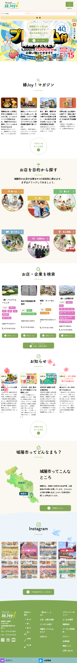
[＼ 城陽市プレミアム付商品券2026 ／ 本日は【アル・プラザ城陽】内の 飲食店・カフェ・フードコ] (10, 550)
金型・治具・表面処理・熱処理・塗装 (66, 317)
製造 (4, 311)
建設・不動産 (6, 318)
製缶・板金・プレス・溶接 (66, 313)
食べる (48, 309)
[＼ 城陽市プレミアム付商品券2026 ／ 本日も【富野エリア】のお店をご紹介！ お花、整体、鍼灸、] (48, 550)
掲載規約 (66, 624)
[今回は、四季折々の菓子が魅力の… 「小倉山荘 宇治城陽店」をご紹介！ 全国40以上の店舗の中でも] (67, 550)
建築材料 (5, 314)
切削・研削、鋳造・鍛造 (66, 309)
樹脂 (10, 311)
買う (28, 623)
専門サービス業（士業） (28, 314)
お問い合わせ (68, 651)
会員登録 (66, 641)
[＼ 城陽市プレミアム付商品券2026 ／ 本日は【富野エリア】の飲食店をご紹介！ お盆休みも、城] (48, 569)
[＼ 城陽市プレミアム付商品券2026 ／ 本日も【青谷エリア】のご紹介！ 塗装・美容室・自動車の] (67, 569)
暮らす (29, 310)
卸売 (15, 311)
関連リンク (67, 646)
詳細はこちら (11, 335)
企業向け (12, 307)
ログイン (66, 636)
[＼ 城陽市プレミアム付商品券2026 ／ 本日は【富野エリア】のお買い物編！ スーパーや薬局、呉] (10, 569)
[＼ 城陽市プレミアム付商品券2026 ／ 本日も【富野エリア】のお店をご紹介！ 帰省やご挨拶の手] (29, 569)
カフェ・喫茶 (44, 313)
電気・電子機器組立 (65, 321)
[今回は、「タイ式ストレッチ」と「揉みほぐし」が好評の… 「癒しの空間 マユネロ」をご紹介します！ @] (29, 550)
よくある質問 (68, 620)
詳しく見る (41, 40)
